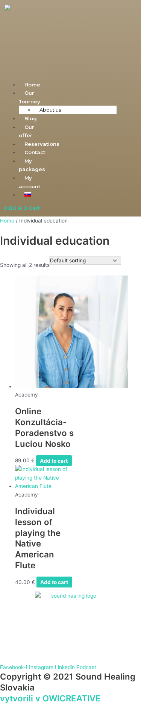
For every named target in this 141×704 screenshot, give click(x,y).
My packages (32, 165)
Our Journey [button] (29, 97)
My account (29, 182)
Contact (34, 152)
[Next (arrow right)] (128, 352)
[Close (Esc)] (116, 8)
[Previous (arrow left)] (13, 352)
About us (50, 110)
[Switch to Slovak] (28, 194)
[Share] (99, 8)
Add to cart (54, 460)
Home (7, 221)
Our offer (26, 131)
